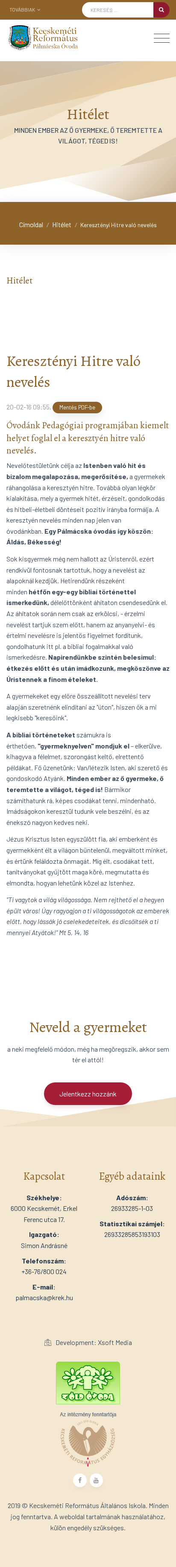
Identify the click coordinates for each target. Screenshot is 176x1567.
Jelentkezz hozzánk (88, 1094)
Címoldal (31, 224)
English (32, 22)
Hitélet (61, 224)
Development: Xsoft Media (93, 1342)
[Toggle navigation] (162, 38)
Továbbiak (22, 9)
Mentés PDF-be (77, 407)
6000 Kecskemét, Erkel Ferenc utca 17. (44, 1208)
